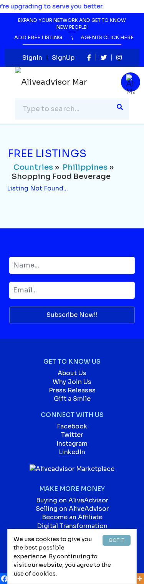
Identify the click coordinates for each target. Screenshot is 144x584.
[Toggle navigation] (130, 82)
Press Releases (72, 390)
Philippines (85, 167)
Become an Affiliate (72, 517)
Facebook (72, 426)
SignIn (32, 58)
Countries (33, 167)
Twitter (72, 435)
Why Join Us (72, 382)
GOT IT (116, 540)
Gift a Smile (72, 399)
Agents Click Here (107, 37)
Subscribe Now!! (72, 315)
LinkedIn (72, 452)
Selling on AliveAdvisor (72, 509)
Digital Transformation (72, 526)
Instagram (72, 444)
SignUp (63, 58)
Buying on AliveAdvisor (72, 500)
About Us (72, 373)
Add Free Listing (38, 37)
